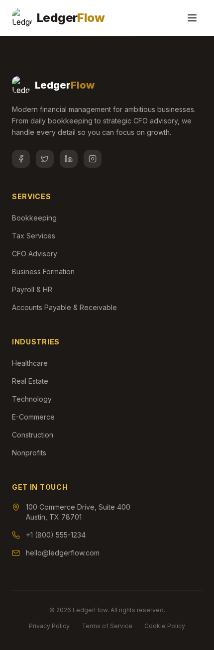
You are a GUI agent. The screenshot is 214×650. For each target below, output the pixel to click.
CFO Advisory (34, 253)
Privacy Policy (49, 626)
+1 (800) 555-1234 (56, 535)
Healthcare (30, 363)
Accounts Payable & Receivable (64, 307)
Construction (32, 435)
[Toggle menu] (192, 18)
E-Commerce (33, 417)
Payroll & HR (32, 289)
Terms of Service (107, 626)
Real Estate (30, 381)
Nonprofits (29, 452)
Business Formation (43, 271)
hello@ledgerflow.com (63, 552)
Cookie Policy (164, 626)
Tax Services (33, 235)
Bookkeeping (34, 218)
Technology (32, 399)
